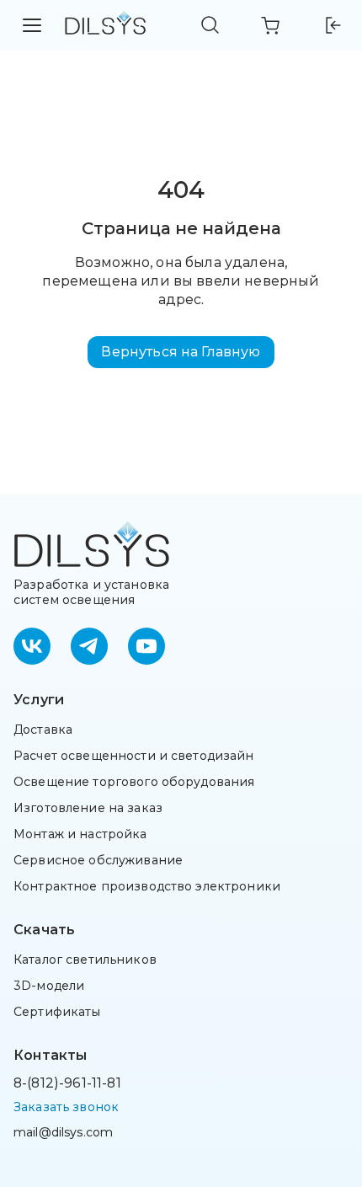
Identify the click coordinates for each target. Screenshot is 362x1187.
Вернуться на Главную (180, 352)
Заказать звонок (66, 1107)
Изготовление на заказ (87, 807)
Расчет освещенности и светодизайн (133, 755)
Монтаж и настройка (80, 834)
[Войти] (332, 25)
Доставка (42, 729)
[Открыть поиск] (210, 25)
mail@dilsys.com (63, 1132)
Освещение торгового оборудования (133, 781)
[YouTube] (146, 646)
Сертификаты (57, 1011)
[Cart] (271, 25)
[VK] (32, 646)
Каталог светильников (85, 959)
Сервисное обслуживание (98, 860)
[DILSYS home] (105, 25)
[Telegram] (89, 646)
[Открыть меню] (32, 25)
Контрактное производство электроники (146, 886)
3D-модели (48, 985)
